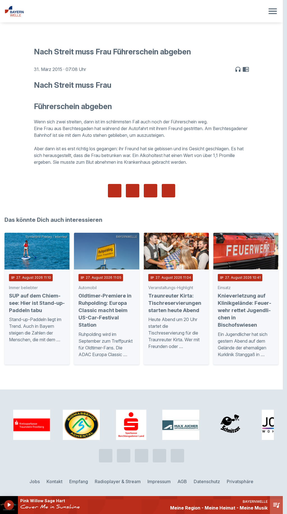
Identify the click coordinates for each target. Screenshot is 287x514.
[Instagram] (159, 455)
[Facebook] (141, 455)
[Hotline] (105, 455)
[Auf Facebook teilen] (114, 190)
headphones (238, 69)
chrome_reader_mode (245, 69)
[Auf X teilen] (132, 190)
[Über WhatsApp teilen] (150, 190)
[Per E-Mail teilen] (168, 190)
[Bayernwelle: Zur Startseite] (134, 11)
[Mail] (177, 455)
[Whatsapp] (123, 455)
